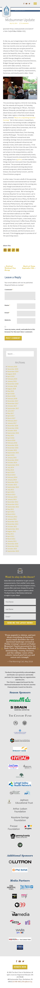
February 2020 (12, 366)
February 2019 (12, 379)
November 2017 (12, 403)
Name (7, 305)
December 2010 (12, 544)
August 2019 (11, 374)
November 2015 (12, 448)
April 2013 (10, 492)
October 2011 (12, 526)
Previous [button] (2, 649)
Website (8, 320)
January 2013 (12, 499)
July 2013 (10, 490)
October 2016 (12, 430)
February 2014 (12, 477)
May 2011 (10, 534)
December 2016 (12, 426)
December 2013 (12, 482)
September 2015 (13, 453)
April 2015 (10, 455)
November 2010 (12, 546)
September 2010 (13, 551)
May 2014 (10, 470)
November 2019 (12, 371)
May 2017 (10, 413)
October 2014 (12, 462)
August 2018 (11, 389)
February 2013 (12, 497)
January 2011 (12, 541)
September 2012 (13, 507)
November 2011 (12, 524)
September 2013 (13, 487)
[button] (35, 3)
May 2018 (10, 391)
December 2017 (12, 401)
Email (7, 313)
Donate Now (20, 967)
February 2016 (12, 443)
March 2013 (11, 494)
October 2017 (12, 406)
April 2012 (10, 512)
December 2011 (12, 522)
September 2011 (13, 529)
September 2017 (13, 408)
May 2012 (10, 509)
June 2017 (10, 411)
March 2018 (11, 396)
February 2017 (12, 421)
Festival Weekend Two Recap (10, 268)
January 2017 (12, 423)
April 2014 (10, 472)
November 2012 (12, 504)
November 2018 (12, 384)
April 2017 (10, 416)
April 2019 (10, 376)
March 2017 (11, 418)
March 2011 (11, 539)
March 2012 (11, 514)
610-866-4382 (17, 982)
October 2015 (12, 450)
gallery (19, 159)
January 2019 (12, 381)
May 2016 (10, 435)
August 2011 (11, 531)
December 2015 (12, 445)
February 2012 (12, 517)
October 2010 (12, 549)
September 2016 (13, 433)
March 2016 (11, 440)
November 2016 (12, 428)
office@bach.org (27, 982)
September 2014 (13, 465)
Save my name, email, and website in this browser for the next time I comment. (20, 330)
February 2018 (12, 398)
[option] (20, 648)
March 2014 (11, 475)
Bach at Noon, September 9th (28, 267)
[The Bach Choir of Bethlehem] (7, 10)
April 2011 (10, 536)
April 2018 (10, 394)
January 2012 (12, 519)
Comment (9, 289)
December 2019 (12, 369)
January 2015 (12, 458)
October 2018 (12, 386)
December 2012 (12, 502)
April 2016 (10, 438)
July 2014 (10, 467)
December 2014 (12, 460)
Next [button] (38, 649)
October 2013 (12, 485)
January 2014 (12, 480)
